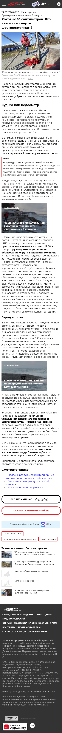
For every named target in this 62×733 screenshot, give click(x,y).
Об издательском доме (17, 614)
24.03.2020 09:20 (10, 12)
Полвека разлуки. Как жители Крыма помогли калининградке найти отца (29, 477)
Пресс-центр (43, 614)
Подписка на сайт (14, 618)
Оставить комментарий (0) (31, 510)
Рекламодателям (29, 627)
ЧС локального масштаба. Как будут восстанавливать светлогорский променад (34, 553)
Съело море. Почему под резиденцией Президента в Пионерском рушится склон (34, 563)
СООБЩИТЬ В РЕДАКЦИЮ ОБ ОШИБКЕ (24, 631)
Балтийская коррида (24, 581)
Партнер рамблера (28, 718)
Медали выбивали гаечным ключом (31, 571)
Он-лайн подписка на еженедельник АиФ (29, 623)
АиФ (30, 78)
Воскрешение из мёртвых (24, 487)
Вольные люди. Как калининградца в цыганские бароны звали (31, 591)
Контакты (8, 627)
